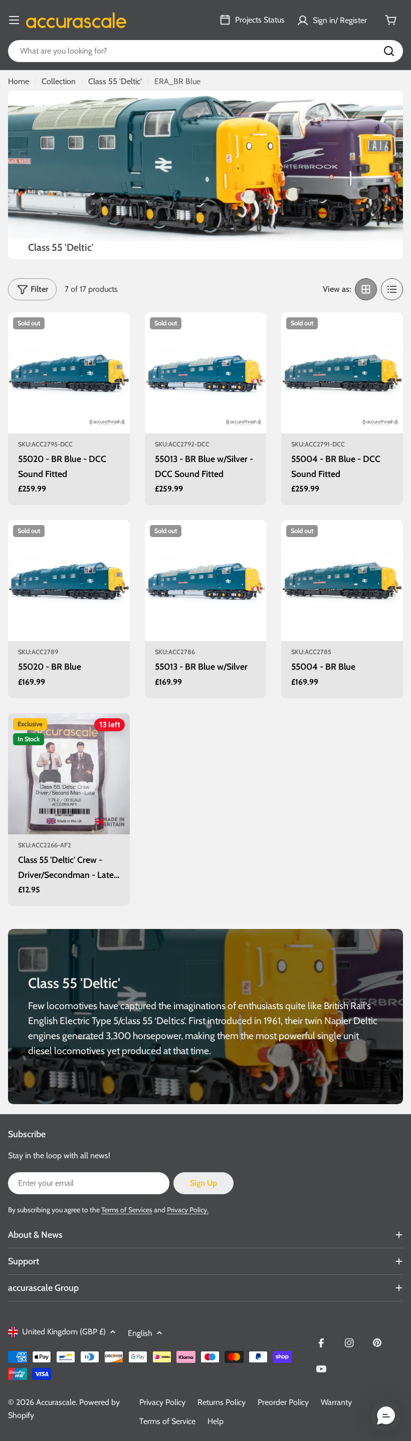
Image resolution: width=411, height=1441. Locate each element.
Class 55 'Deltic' (115, 81)
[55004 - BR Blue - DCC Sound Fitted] (342, 373)
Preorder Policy (283, 1402)
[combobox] (205, 51)
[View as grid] (366, 289)
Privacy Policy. (188, 1209)
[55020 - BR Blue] (69, 581)
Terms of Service (167, 1421)
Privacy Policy (162, 1402)
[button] (386, 1416)
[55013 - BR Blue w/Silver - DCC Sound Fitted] (206, 373)
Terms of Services (126, 1209)
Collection (59, 81)
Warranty (336, 1402)
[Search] (389, 51)
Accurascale (56, 1402)
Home (18, 81)
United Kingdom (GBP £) (64, 1331)
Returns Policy (221, 1402)
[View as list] (392, 289)
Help (216, 1421)
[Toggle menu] (14, 20)
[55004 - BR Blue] (342, 581)
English (140, 1333)
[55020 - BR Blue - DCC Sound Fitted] (69, 373)
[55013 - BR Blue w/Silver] (206, 581)
